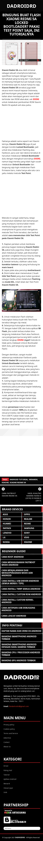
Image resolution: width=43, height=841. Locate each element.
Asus (5, 514)
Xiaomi (5, 482)
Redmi (27, 523)
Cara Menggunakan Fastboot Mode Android (18, 563)
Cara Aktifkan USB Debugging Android (18, 609)
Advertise (7, 738)
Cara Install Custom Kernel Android (18, 601)
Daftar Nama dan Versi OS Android (21, 631)
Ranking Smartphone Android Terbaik (19, 637)
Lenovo (7, 532)
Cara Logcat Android (14, 615)
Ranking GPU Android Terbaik (19, 660)
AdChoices (8, 828)
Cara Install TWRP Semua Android (21, 588)
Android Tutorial (19, 479)
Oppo (27, 514)
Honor (7, 519)
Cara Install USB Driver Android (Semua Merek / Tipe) (20, 582)
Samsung (29, 528)
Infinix (7, 528)
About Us (7, 746)
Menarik (33, 479)
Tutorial (7, 775)
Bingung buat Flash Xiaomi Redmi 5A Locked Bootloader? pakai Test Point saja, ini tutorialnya (21, 24)
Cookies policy (9, 729)
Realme (28, 519)
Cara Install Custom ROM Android (21, 594)
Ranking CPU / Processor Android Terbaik (21, 653)
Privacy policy (9, 724)
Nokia (6, 542)
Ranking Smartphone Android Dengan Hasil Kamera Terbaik (19, 645)
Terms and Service (11, 733)
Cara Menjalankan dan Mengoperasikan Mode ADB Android (17, 573)
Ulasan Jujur (8, 788)
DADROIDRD (21, 6)
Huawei (7, 523)
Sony (27, 532)
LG (4, 537)
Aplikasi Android (10, 779)
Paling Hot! (8, 770)
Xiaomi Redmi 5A (18, 482)
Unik (5, 792)
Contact (7, 742)
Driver (6, 766)
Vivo (26, 537)
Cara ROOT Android (13, 556)
